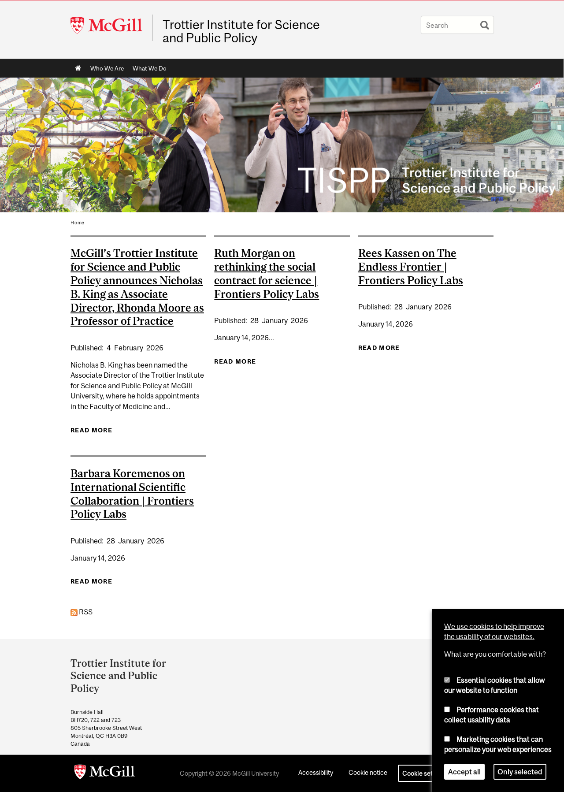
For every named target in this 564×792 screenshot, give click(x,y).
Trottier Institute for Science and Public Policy (241, 31)
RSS (85, 612)
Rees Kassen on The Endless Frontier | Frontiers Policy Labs (410, 266)
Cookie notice (368, 772)
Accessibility (315, 772)
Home (78, 68)
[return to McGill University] (104, 773)
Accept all (464, 772)
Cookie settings (424, 773)
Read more (91, 433)
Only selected (519, 772)
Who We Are (107, 68)
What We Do (150, 68)
